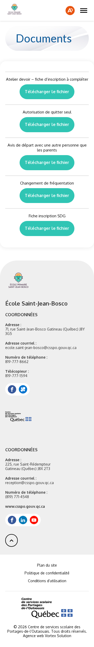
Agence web (33, 635)
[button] (84, 10)
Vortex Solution (58, 635)
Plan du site (47, 565)
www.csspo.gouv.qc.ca (25, 506)
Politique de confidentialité (47, 573)
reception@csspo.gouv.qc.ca (29, 482)
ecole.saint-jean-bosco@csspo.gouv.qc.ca (41, 347)
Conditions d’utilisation (47, 581)
